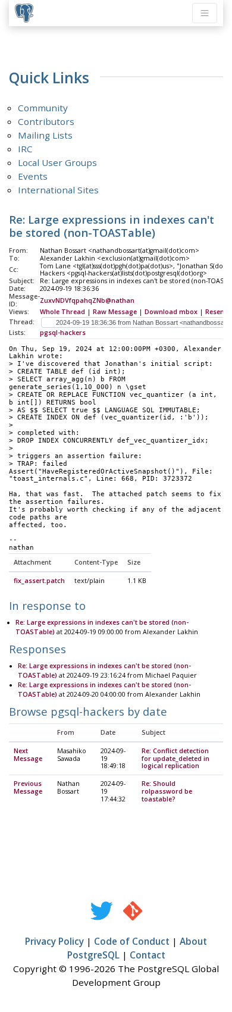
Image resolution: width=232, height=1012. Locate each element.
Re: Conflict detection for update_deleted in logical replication (175, 758)
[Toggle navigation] (204, 13)
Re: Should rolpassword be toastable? (167, 791)
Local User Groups (57, 162)
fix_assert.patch (39, 581)
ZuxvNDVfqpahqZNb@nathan (87, 300)
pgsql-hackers (63, 332)
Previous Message (28, 787)
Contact (147, 955)
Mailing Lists (45, 135)
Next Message (28, 755)
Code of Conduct (132, 941)
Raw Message (115, 312)
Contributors (46, 121)
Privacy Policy (54, 941)
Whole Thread (62, 312)
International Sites (58, 190)
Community (43, 108)
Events (33, 176)
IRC (25, 149)
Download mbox (171, 312)
